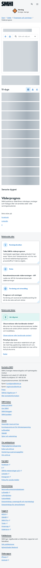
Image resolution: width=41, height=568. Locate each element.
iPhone (14, 557)
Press (4, 390)
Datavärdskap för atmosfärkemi (13, 505)
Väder (9, 18)
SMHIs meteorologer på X (20, 470)
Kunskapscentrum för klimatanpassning (16, 427)
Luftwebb (15, 492)
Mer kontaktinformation (10, 396)
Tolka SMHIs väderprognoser (14, 251)
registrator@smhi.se (13, 387)
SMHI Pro (15, 520)
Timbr (14, 523)
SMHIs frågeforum (18, 393)
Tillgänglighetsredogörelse (11, 446)
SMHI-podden (7, 414)
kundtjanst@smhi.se (13, 384)
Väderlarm (16, 529)
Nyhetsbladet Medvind (10, 547)
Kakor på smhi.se (8, 449)
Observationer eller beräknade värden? (17, 335)
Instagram (15, 477)
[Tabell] (28, 89)
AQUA (14, 514)
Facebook (7, 217)
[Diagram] (37, 89)
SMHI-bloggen (7, 411)
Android (15, 560)
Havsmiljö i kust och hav (10, 424)
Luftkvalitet (6, 430)
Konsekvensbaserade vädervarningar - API (19, 275)
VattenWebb (6, 498)
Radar (5, 354)
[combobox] (25, 36)
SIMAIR (4, 433)
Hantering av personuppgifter (12, 452)
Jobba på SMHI (7, 405)
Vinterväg (15, 526)
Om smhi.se (6, 455)
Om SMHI (5, 408)
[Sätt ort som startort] (10, 36)
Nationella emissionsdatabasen (13, 489)
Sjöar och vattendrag (9, 436)
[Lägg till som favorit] (5, 36)
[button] (32, 4)
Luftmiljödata (6, 495)
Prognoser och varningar (23, 18)
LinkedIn (7, 221)
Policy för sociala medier (10, 480)
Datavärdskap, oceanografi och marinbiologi (18, 501)
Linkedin (15, 474)
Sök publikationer (8, 544)
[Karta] (32, 89)
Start (3, 18)
